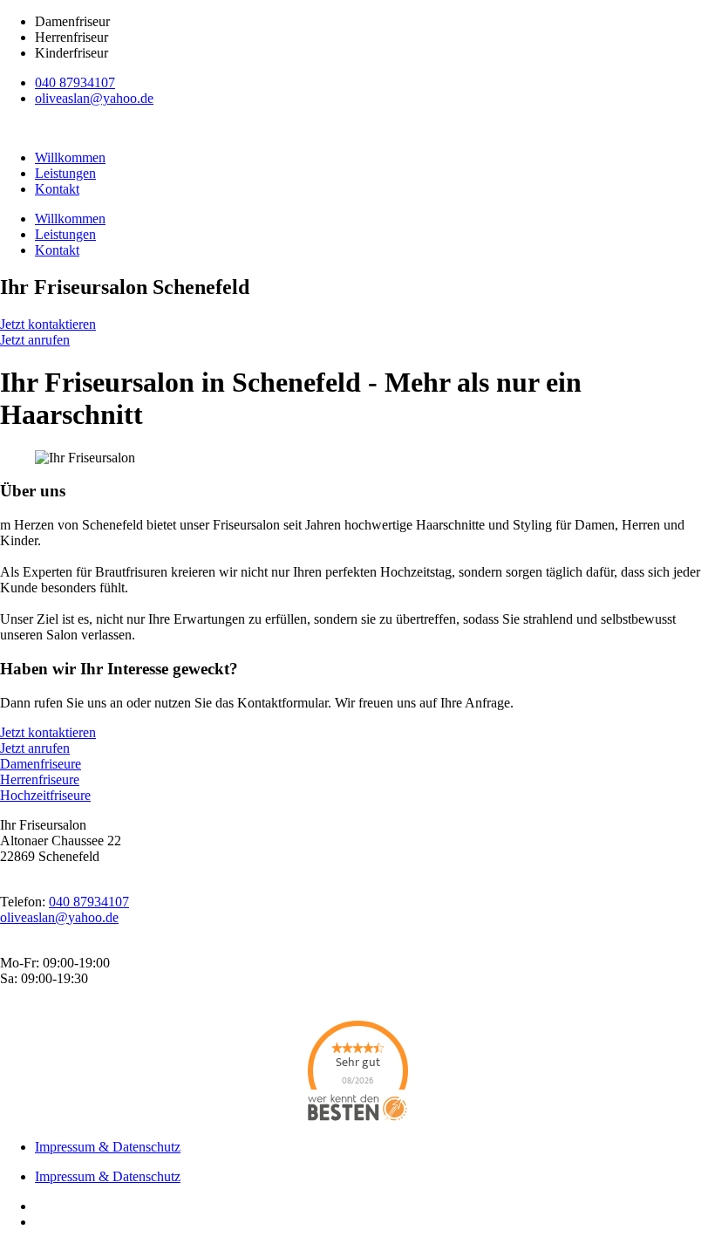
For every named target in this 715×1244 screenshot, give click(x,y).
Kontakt (57, 188)
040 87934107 (75, 82)
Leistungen (65, 173)
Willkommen (70, 157)
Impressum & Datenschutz (107, 1146)
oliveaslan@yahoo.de (94, 98)
